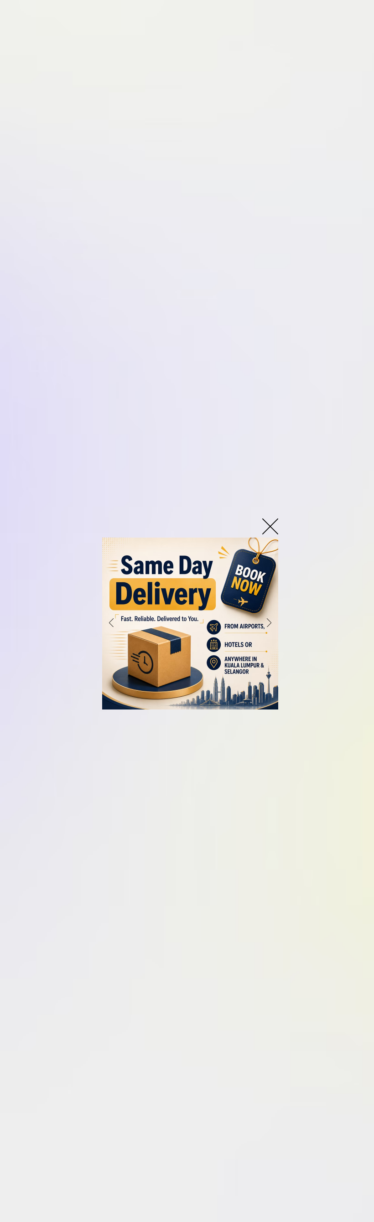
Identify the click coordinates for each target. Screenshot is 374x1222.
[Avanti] (269, 623)
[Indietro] (111, 623)
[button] (270, 526)
